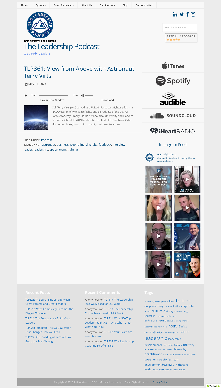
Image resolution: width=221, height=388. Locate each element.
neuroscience (150, 349)
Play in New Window (52, 100)
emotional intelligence (166, 316)
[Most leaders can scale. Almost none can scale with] (187, 264)
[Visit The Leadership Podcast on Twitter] (181, 15)
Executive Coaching (173, 321)
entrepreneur (154, 320)
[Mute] (82, 95)
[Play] (26, 95)
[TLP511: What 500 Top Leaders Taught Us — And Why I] (187, 236)
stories (167, 359)
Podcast (46, 140)
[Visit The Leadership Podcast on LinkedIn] (175, 15)
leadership (41, 149)
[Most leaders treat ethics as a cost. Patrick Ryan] (158, 236)
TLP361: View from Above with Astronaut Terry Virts (79, 72)
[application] (80, 94)
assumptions (161, 301)
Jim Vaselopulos (171, 332)
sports (159, 360)
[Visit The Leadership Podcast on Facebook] (187, 15)
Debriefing (77, 144)
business (63, 144)
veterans (164, 369)
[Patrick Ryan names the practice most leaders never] (158, 264)
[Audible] (173, 98)
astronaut (48, 144)
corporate (187, 306)
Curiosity (168, 311)
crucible (147, 311)
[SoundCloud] (173, 116)
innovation (162, 327)
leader (28, 149)
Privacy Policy (160, 382)
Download (107, 100)
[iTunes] (173, 66)
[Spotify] (173, 81)
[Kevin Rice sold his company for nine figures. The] (158, 179)
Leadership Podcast (171, 345)
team (62, 149)
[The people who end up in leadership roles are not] (187, 179)
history (147, 326)
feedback (105, 144)
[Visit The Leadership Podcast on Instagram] (193, 15)
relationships (180, 354)
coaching (157, 306)
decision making (181, 311)
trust (155, 369)
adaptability (149, 301)
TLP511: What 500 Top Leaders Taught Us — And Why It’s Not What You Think (108, 323)
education (149, 315)
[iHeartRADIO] (173, 131)
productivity (168, 354)
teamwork (169, 364)
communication (172, 306)
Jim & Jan (159, 332)
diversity (91, 144)
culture (157, 311)
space (54, 149)
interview (119, 144)
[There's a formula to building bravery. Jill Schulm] (158, 208)
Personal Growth (165, 349)
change (147, 306)
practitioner (153, 354)
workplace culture (177, 370)
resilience (191, 354)
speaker (150, 359)
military (188, 345)
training (72, 149)
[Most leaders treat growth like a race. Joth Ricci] (187, 208)
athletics (171, 301)
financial (185, 321)
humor (154, 327)
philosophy (179, 349)
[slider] (90, 95)
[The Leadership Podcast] (40, 40)
